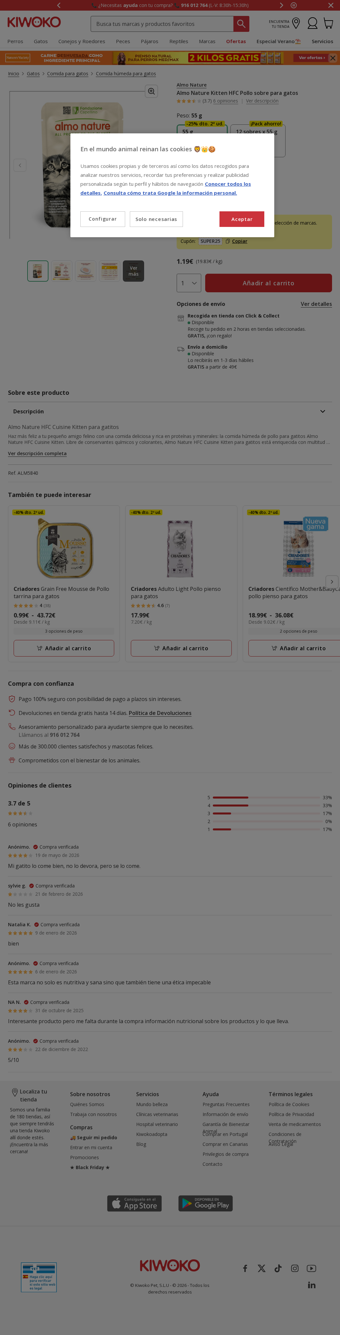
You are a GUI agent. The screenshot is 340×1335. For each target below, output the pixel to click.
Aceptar (241, 219)
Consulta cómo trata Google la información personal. (170, 192)
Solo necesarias (156, 219)
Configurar (103, 219)
